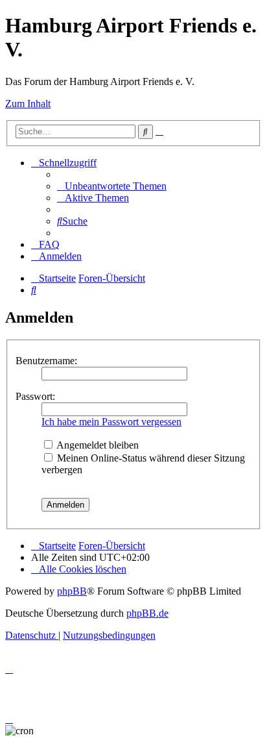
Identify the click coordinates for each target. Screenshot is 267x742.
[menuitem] (112, 186)
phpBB (72, 591)
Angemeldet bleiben (96, 445)
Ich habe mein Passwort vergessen (111, 421)
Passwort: (35, 396)
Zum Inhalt (28, 103)
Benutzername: (46, 360)
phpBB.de (147, 613)
